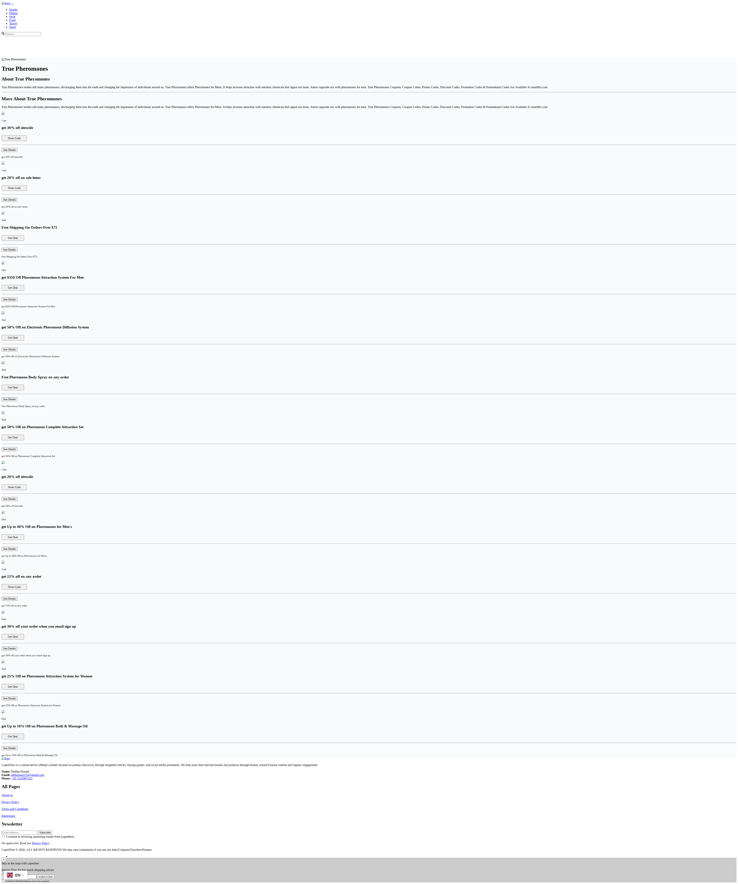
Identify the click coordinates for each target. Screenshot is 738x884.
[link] (6, 3)
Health (13, 9)
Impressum (9, 816)
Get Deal (13, 238)
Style (12, 16)
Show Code (14, 138)
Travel (13, 23)
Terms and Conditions (15, 809)
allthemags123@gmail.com (27, 775)
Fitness (13, 13)
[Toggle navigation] (12, 4)
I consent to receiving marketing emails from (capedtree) (40, 836)
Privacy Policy (10, 802)
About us (7, 795)
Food (12, 20)
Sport (12, 27)
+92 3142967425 (22, 778)
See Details (9, 150)
